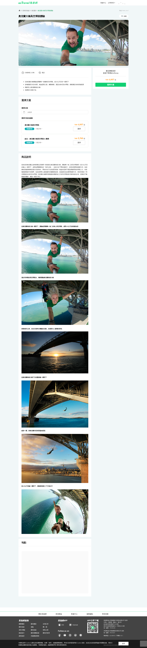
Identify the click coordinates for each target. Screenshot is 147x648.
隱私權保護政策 (61, 645)
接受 (123, 644)
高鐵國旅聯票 (35, 636)
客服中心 (103, 3)
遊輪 (32, 627)
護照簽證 (21, 636)
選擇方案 (110, 85)
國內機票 (33, 624)
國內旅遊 (33, 630)
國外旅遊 (21, 627)
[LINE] (80, 635)
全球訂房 (45, 624)
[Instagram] (70, 635)
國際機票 (21, 624)
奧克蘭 (34, 10)
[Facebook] (59, 635)
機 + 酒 (45, 627)
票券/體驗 (22, 630)
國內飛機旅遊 (35, 633)
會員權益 (59, 614)
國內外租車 (46, 633)
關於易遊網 (42, 614)
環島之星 (45, 630)
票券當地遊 (26, 10)
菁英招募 (105, 614)
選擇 (79, 129)
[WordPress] (75, 635)
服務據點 (90, 614)
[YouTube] (64, 635)
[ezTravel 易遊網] (28, 3)
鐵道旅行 (21, 633)
